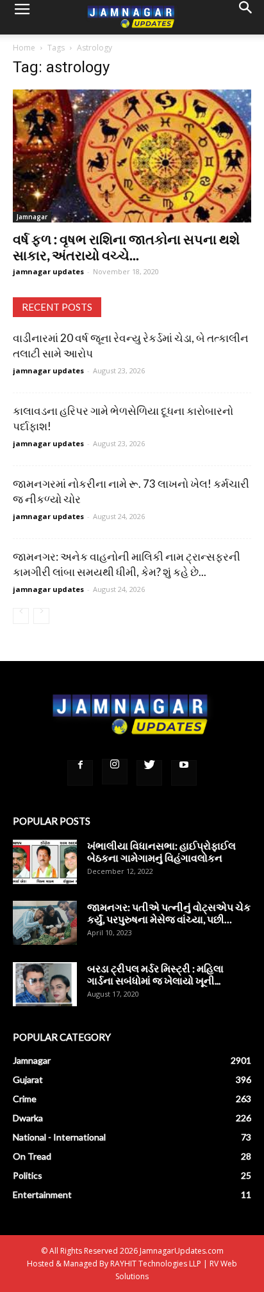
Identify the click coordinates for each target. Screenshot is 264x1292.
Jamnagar (32, 216)
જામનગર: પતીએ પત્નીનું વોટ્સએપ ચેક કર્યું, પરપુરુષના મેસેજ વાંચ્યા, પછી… (169, 913)
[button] (246, 17)
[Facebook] (80, 773)
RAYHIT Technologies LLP (155, 1263)
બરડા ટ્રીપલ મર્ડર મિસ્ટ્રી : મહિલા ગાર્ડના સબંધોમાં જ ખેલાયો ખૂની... (155, 974)
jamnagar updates (48, 271)
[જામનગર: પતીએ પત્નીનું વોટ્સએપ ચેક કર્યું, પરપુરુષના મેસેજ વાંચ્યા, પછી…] (45, 923)
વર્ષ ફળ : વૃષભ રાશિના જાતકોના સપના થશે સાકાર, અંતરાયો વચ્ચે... (126, 247)
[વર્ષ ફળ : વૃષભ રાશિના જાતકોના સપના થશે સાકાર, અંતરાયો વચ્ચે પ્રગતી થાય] (132, 156)
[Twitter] (149, 773)
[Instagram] (115, 771)
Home (24, 47)
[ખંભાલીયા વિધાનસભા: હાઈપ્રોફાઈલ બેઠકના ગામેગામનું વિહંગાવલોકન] (45, 861)
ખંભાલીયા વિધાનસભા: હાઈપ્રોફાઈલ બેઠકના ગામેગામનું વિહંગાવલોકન (161, 851)
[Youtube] (184, 773)
